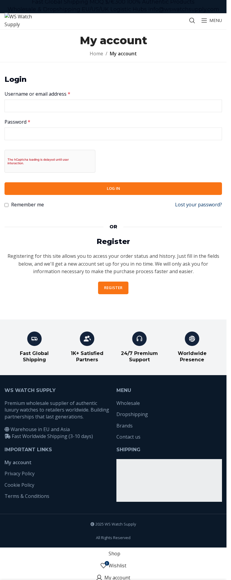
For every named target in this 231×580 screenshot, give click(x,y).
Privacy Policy (20, 473)
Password (17, 122)
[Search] (192, 20)
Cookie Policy (19, 485)
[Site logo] (20, 20)
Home (96, 53)
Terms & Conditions (27, 496)
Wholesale (128, 403)
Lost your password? (198, 204)
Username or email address (37, 94)
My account (18, 462)
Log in (113, 188)
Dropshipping (132, 414)
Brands (124, 425)
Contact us (128, 436)
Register (113, 287)
